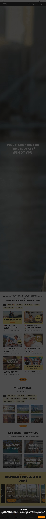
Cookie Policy (36, 513)
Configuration (16, 513)
